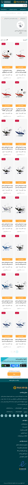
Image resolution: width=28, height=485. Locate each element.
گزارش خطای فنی (23, 457)
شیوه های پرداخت (23, 454)
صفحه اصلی (25, 13)
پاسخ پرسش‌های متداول (21, 445)
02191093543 (18, 408)
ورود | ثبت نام (7, 2)
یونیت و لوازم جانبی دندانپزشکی (11, 13)
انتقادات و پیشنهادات (22, 436)
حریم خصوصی (24, 433)
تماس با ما (25, 427)
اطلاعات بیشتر (20, 67)
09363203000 (9, 408)
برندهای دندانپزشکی (13, 9)
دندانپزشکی (19, 13)
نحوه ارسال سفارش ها (22, 448)
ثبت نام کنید (9, 377)
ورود (14, 374)
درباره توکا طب (24, 424)
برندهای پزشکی (23, 9)
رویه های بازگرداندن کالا (22, 451)
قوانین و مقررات (23, 430)
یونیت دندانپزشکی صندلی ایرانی (21, 32)
